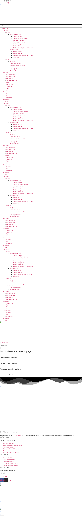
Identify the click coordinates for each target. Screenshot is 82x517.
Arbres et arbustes (18, 40)
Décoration (6, 82)
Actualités (6, 99)
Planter (8, 32)
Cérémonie (9, 78)
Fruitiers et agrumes (19, 42)
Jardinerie (6, 30)
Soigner (8, 59)
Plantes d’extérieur (15, 34)
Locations (6, 90)
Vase (7, 88)
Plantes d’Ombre (18, 46)
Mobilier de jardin (15, 71)
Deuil (7, 96)
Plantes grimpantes (18, 44)
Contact (5, 101)
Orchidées (16, 57)
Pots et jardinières (15, 69)
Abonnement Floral (12, 80)
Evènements (7, 92)
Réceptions (9, 97)
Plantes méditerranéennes (20, 38)
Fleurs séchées (10, 76)
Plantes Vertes (17, 51)
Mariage (8, 94)
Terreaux (12, 61)
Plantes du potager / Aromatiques (23, 48)
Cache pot (9, 84)
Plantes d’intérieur (15, 49)
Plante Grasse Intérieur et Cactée (23, 55)
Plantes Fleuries (17, 53)
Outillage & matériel (15, 63)
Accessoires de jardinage (17, 65)
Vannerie (9, 86)
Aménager (9, 67)
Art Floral (6, 73)
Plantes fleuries (17, 36)
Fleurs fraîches (10, 74)
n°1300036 (18, 435)
